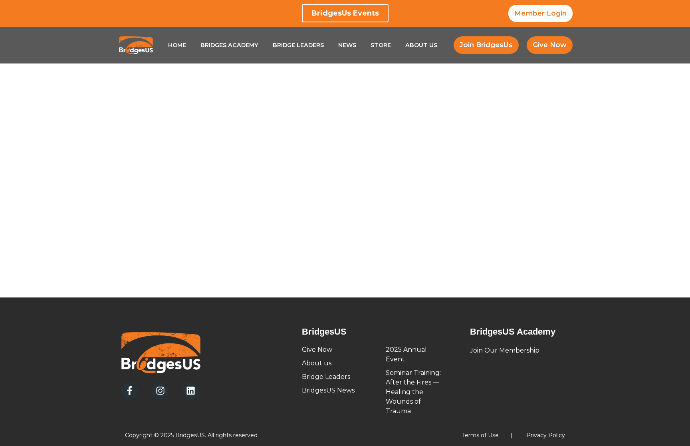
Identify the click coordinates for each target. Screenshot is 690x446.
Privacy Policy (545, 435)
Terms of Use (480, 435)
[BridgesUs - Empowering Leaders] (136, 45)
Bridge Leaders (298, 45)
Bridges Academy (229, 45)
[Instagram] (160, 391)
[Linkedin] (190, 391)
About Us (421, 45)
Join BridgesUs (486, 45)
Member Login (540, 13)
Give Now (550, 45)
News (347, 45)
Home (177, 45)
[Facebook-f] (129, 391)
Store (381, 45)
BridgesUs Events (345, 13)
